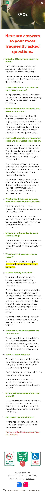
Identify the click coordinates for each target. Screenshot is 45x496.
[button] (3, 3)
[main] (22, 14)
